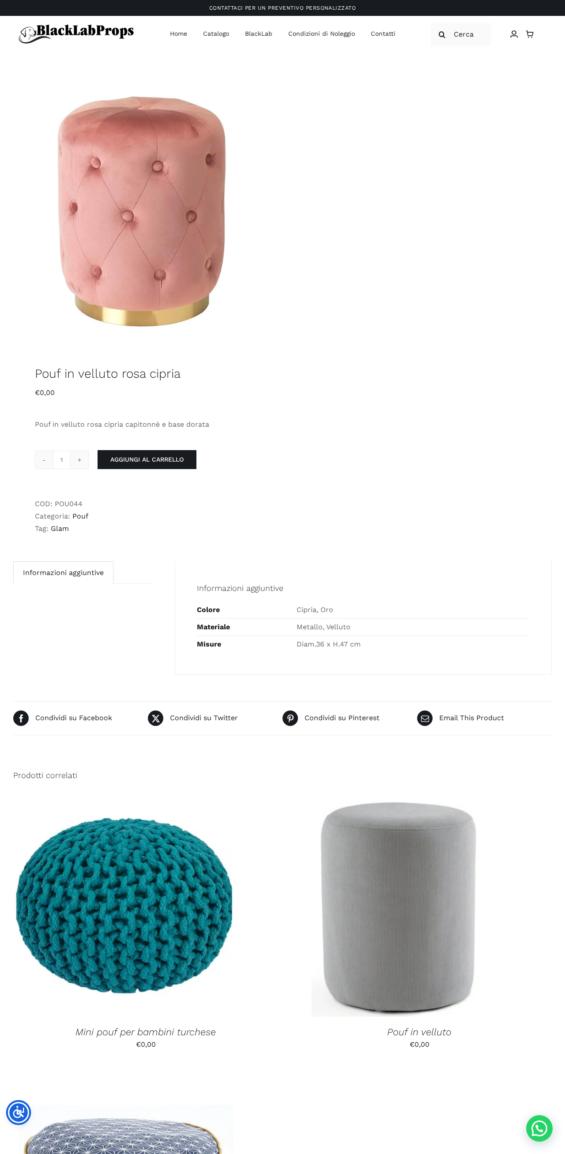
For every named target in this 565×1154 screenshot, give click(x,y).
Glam (60, 528)
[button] (539, 1128)
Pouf (80, 516)
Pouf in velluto (419, 1031)
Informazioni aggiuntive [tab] (63, 572)
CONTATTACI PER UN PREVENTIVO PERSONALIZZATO (282, 8)
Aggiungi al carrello (147, 459)
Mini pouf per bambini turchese (145, 1031)
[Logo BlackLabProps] (76, 26)
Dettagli (170, 908)
